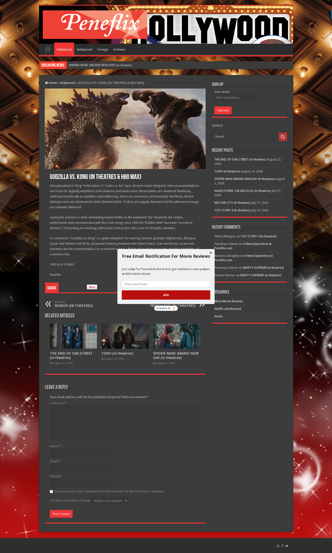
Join (166, 295)
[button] (166, 256)
